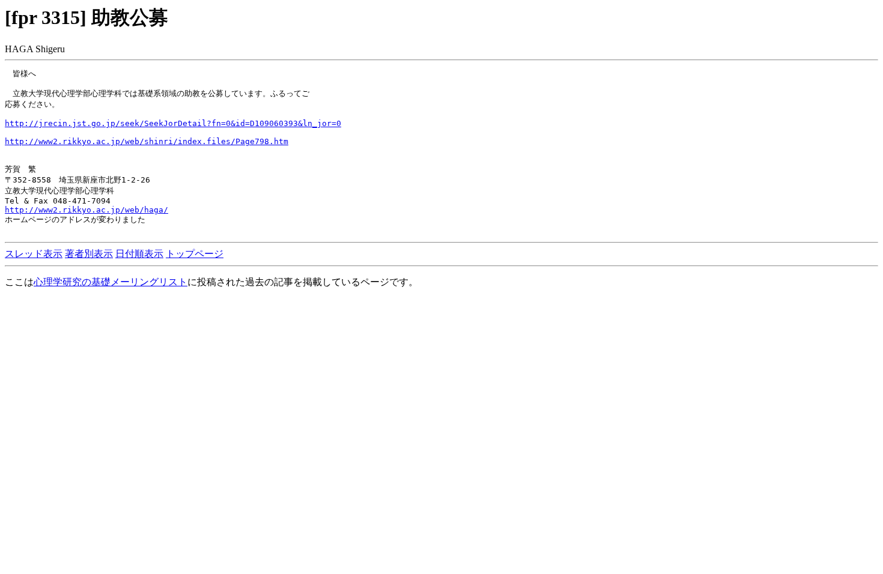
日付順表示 (139, 254)
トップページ (194, 254)
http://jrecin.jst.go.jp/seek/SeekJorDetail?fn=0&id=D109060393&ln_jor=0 (173, 123)
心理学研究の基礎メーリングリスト (110, 282)
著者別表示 (89, 254)
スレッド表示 (33, 254)
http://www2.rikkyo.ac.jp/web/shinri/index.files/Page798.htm (146, 141)
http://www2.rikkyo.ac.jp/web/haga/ (86, 209)
